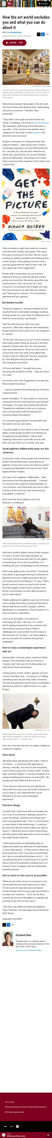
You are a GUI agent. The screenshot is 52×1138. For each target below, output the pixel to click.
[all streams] (49, 1135)
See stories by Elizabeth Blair (29, 950)
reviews (37, 132)
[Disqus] (26, 997)
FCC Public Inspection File (14, 1112)
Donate (44, 4)
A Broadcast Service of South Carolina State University (25, 1107)
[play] (3, 1135)
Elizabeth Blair (16, 32)
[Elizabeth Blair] (7, 938)
